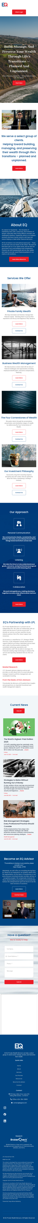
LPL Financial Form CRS (8, 1156)
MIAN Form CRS (6, 1159)
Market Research (10, 667)
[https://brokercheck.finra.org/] (19, 1140)
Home (19, 1066)
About (19, 1069)
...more (26, 750)
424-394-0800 (22, 1099)
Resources (19, 1079)
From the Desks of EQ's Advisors (16, 680)
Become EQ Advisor (19, 1082)
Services (19, 1072)
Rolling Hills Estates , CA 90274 (19, 1096)
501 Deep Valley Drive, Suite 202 (19, 1094)
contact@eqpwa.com (20, 1103)
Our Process (19, 1075)
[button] (35, 5)
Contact (19, 1085)
